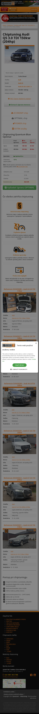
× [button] (36, 343)
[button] (19, 369)
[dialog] (19, 357)
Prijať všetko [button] (19, 365)
